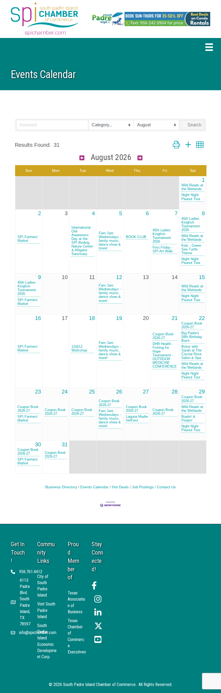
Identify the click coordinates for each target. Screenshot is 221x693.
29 (202, 392)
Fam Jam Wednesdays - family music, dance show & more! (110, 240)
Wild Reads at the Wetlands (192, 187)
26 (119, 392)
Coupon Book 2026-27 (163, 336)
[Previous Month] (82, 158)
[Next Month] (140, 158)
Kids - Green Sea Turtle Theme (191, 249)
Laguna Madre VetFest (137, 418)
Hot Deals (120, 487)
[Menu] (209, 47)
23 (38, 392)
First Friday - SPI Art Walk (163, 249)
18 (92, 318)
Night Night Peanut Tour (190, 197)
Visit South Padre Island (46, 610)
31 (65, 444)
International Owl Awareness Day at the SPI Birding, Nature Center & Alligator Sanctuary (82, 241)
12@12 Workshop (79, 348)
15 (202, 277)
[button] (176, 145)
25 (92, 392)
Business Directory (61, 487)
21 (175, 318)
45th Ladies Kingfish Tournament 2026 (162, 235)
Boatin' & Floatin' (188, 418)
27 (146, 392)
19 (119, 318)
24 (65, 392)
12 (119, 277)
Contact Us (166, 487)
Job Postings (143, 487)
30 (38, 444)
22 (202, 318)
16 (38, 318)
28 (175, 392)
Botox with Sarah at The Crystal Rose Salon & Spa (191, 352)
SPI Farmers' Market (28, 239)
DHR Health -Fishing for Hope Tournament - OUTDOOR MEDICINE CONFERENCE (165, 355)
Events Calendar (94, 487)
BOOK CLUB (136, 237)
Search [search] (194, 125)
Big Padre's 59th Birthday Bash (191, 337)
